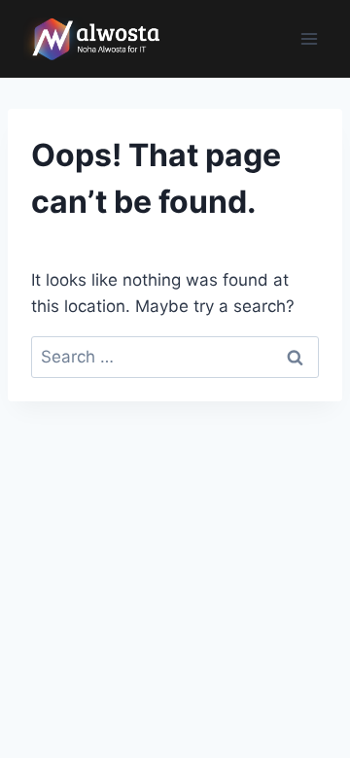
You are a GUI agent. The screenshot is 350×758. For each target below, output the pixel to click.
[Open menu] (309, 38)
